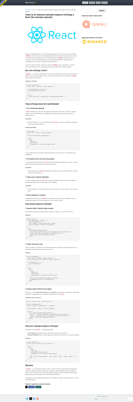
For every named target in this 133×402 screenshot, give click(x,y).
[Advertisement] (95, 59)
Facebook (31, 387)
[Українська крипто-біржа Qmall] (95, 24)
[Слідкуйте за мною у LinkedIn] (34, 399)
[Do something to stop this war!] (3, 3)
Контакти (104, 2)
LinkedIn (38, 387)
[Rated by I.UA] (101, 399)
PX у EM (98, 2)
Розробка (33, 10)
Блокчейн (92, 2)
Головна (27, 10)
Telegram (26, 398)
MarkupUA (30, 3)
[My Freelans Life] (38, 399)
